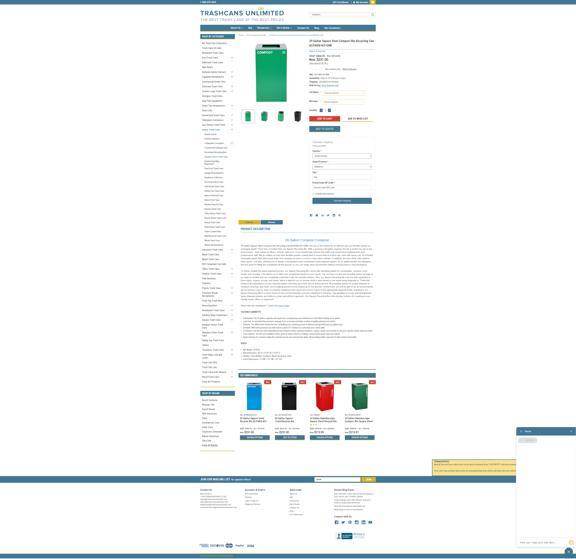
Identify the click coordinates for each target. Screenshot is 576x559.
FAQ (250, 27)
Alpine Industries (210, 436)
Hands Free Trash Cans (214, 191)
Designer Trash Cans (212, 96)
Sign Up (255, 501)
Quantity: (313, 110)
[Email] (317, 215)
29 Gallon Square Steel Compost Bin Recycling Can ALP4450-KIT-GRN (296, 35)
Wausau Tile (208, 404)
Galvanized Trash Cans (213, 115)
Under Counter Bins (212, 231)
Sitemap (229, 556)
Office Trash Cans (210, 268)
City (315, 172)
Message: (315, 101)
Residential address (325, 194)
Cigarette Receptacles (213, 76)
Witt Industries (209, 413)
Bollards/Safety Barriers (214, 72)
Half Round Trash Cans (214, 186)
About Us (236, 27)
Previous (241, 73)
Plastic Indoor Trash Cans (215, 218)
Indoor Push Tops (211, 200)
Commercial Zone (210, 422)
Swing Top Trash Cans (213, 340)
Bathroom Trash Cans (212, 62)
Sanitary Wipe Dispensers (215, 315)
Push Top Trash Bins (212, 300)
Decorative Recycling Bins (215, 152)
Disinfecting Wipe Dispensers (211, 162)
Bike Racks (207, 67)
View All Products (211, 381)
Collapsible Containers (214, 143)
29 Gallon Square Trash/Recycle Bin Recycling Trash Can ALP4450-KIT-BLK (286, 423)
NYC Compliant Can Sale (214, 264)
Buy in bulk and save (330, 85)
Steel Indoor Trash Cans (214, 227)
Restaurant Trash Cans (213, 310)
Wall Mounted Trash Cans (215, 236)
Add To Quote (325, 128)
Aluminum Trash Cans (213, 52)
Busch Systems (209, 400)
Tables (205, 345)
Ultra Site (206, 440)
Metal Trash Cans (210, 259)
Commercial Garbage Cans (216, 147)
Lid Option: (315, 92)
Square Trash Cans (211, 319)
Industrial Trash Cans (212, 249)
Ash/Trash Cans (210, 57)
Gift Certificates (251, 494)
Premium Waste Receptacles (210, 294)
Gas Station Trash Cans (213, 124)
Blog (316, 27)
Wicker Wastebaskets (213, 245)
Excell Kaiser (208, 409)
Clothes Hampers (212, 138)
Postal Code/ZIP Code (323, 183)
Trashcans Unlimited (212, 431)
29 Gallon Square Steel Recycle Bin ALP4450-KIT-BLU (253, 421)
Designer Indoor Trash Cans (216, 156)
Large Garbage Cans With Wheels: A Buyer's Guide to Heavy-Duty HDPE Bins (352, 501)
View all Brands (210, 445)
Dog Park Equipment (212, 100)
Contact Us (303, 27)
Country (316, 151)
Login (247, 501)
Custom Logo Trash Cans (214, 91)
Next (304, 73)
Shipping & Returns (252, 504)
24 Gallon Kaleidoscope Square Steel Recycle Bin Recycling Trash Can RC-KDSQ (323, 423)
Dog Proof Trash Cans (213, 168)
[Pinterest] (339, 215)
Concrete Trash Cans (212, 86)
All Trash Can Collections (214, 43)
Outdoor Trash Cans (212, 273)
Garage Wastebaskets (214, 173)
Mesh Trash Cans (210, 254)
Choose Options (255, 437)
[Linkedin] (334, 215)
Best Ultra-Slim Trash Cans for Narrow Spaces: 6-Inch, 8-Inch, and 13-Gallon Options (354, 495)
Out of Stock (290, 437)
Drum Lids (207, 110)
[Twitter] (328, 215)
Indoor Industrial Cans (213, 195)
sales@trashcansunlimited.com (216, 2)
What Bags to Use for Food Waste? (348, 510)
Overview (249, 222)
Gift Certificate (340, 2)
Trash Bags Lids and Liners (212, 356)
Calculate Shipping (342, 201)
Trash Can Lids (209, 367)
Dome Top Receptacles (213, 105)
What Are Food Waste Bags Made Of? (349, 506)
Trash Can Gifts (209, 362)
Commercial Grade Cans (214, 81)
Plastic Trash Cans (211, 288)
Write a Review (350, 69)
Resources (263, 27)
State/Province (320, 162)
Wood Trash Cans (210, 376)
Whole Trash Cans (212, 240)
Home (240, 35)
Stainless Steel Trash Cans (212, 334)
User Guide (283, 305)
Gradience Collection (213, 177)
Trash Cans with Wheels (214, 372)
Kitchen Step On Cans (213, 204)
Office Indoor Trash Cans (215, 213)
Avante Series (210, 134)
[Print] (322, 215)
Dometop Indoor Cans (214, 182)
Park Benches (209, 278)
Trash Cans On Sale (211, 48)
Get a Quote (283, 27)
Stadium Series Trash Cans (212, 326)
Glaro (204, 418)
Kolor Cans (207, 427)
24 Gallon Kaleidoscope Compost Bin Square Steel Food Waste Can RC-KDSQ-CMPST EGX (359, 423)
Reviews (271, 222)
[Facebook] (311, 215)
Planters (206, 283)
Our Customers (332, 27)
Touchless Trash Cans (213, 349)
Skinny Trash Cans (212, 222)
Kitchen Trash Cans (212, 209)
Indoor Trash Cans (211, 129)
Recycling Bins (209, 305)
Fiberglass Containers (213, 120)
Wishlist (248, 497)
